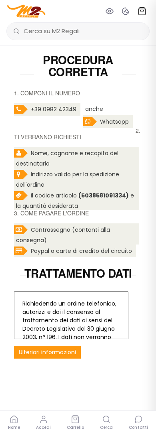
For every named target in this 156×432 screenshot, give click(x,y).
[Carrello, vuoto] (142, 11)
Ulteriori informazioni (47, 352)
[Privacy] (109, 11)
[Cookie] (125, 11)
